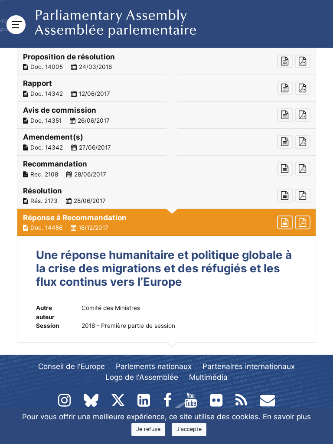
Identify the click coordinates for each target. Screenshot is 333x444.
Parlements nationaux (154, 366)
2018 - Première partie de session (128, 325)
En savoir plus (287, 416)
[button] (166, 61)
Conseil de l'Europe (71, 366)
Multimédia (208, 377)
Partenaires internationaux (248, 366)
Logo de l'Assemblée (141, 377)
